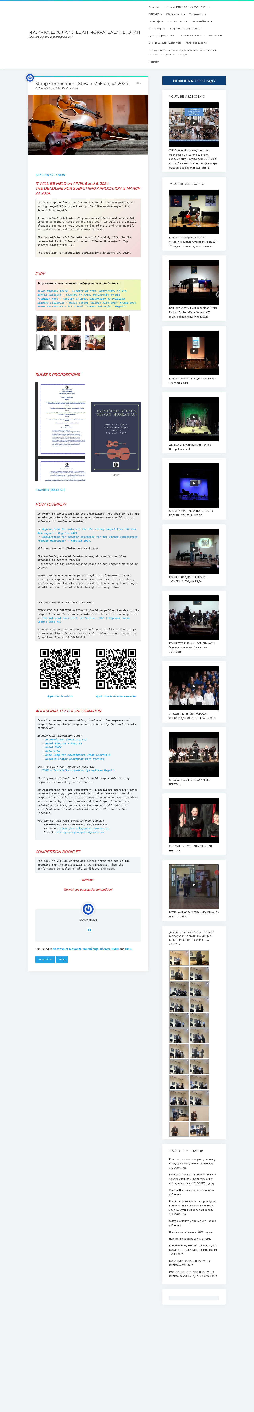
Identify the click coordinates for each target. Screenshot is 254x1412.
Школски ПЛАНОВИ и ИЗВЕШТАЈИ (185, 7)
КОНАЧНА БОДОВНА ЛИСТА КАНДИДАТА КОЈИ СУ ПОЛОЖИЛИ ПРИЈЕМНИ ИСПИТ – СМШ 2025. (193, 1250)
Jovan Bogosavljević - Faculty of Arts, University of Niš (82, 290)
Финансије (155, 28)
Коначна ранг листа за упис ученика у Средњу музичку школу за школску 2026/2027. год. (192, 1163)
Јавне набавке (200, 21)
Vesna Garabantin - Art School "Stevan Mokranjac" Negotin (82, 306)
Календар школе (196, 42)
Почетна (154, 7)
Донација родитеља (161, 35)
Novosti (75, 949)
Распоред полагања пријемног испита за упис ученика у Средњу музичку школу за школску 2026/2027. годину (192, 1179)
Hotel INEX (53, 747)
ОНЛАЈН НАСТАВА (190, 35)
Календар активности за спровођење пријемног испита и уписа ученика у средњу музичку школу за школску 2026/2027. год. (192, 1207)
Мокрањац (88, 920)
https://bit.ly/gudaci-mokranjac (84, 828)
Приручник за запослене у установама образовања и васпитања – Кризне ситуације (183, 52)
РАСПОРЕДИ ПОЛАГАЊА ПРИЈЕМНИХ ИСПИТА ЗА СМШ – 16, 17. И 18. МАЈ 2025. (193, 1274)
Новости (213, 35)
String (61, 959)
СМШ (128, 949)
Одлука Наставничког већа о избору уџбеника (191, 1192)
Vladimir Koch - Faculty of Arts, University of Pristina (81, 298)
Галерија (154, 21)
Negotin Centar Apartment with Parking (74, 758)
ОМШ (115, 949)
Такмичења (196, 14)
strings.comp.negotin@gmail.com (80, 832)
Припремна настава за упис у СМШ (190, 1238)
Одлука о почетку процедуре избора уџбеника (192, 1223)
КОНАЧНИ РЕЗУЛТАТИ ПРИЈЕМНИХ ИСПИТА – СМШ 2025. (189, 1263)
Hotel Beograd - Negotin (63, 743)
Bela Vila (52, 751)
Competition (45, 959)
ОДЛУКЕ (154, 14)
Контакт (154, 61)
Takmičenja (90, 949)
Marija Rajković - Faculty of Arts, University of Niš (79, 294)
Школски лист (176, 21)
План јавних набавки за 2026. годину (191, 1232)
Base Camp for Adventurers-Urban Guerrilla (78, 754)
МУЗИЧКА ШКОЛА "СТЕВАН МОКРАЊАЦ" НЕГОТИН (84, 32)
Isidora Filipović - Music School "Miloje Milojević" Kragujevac (87, 302)
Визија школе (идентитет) (165, 42)
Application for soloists (60, 696)
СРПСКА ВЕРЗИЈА (50, 175)
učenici (105, 949)
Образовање (174, 14)
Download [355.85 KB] (50, 490)
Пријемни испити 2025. (183, 28)
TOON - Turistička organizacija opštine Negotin (78, 770)
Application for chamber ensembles (116, 696)
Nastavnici (60, 949)
